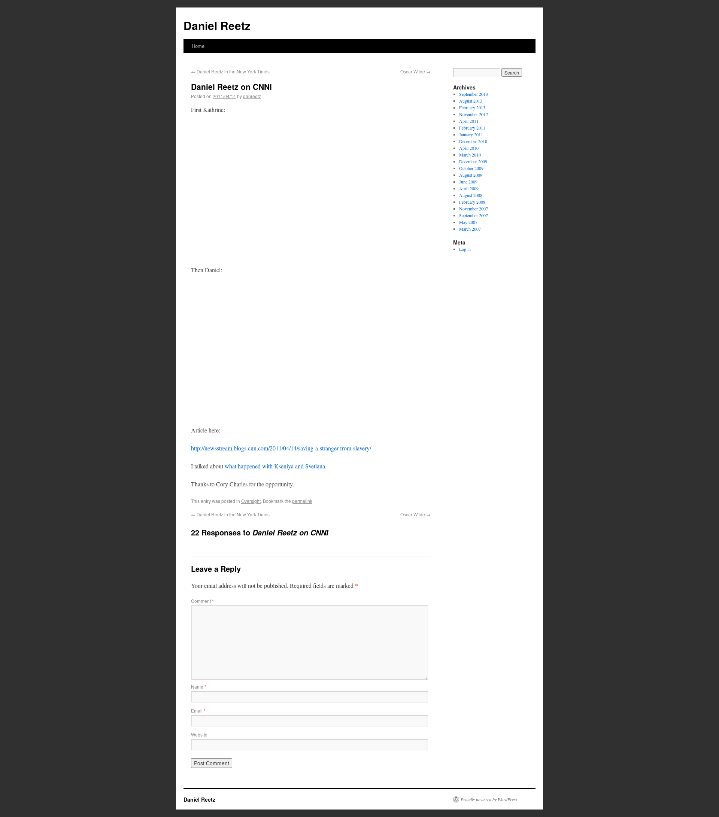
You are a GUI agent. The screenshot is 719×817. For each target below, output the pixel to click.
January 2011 (471, 134)
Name (198, 686)
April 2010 (469, 148)
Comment (202, 601)
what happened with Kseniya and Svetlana (275, 466)
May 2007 (468, 222)
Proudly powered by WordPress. (490, 799)
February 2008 (472, 202)
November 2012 (473, 114)
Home (198, 45)
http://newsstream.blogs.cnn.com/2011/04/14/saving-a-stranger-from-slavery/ (281, 448)
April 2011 (469, 121)
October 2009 (471, 168)
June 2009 (468, 182)
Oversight (251, 501)
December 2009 (473, 161)
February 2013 (472, 107)
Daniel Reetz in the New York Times (230, 71)
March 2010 (470, 155)
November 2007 (473, 209)
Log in (465, 249)
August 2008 (470, 195)
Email (198, 710)
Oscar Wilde (415, 71)
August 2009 (470, 175)
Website (199, 734)
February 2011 (472, 128)
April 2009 (469, 188)
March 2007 (470, 229)
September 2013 (473, 94)
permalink (302, 501)
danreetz (252, 96)
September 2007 (473, 215)
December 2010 (473, 141)
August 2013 (470, 101)
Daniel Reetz (217, 25)
